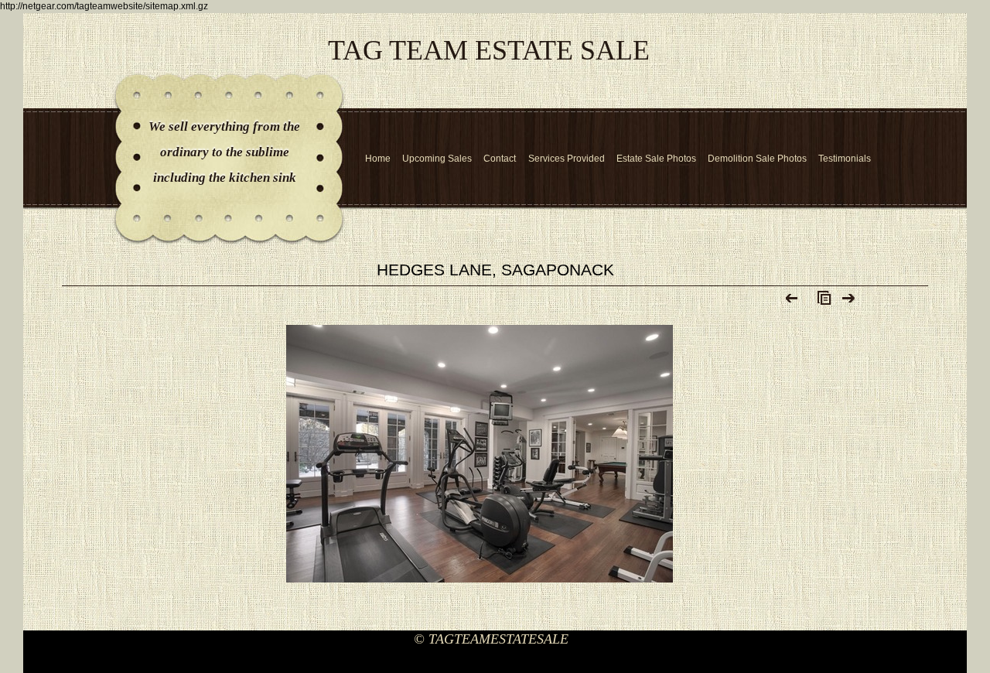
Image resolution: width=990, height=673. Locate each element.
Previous (792, 301)
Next (849, 301)
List (820, 301)
